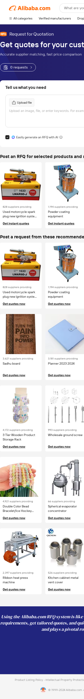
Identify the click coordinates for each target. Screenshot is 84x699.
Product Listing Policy (29, 680)
